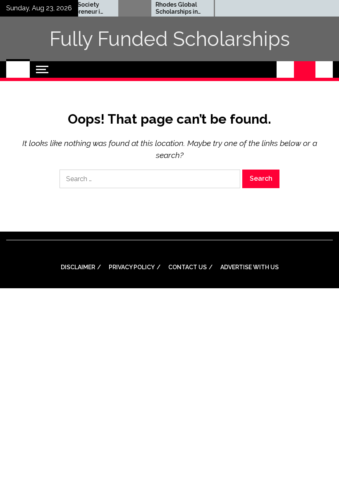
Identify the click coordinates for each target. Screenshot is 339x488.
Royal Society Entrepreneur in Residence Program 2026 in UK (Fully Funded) (78, 8)
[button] (285, 69)
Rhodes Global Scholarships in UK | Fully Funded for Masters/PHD (173, 8)
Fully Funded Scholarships (170, 38)
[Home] (18, 69)
